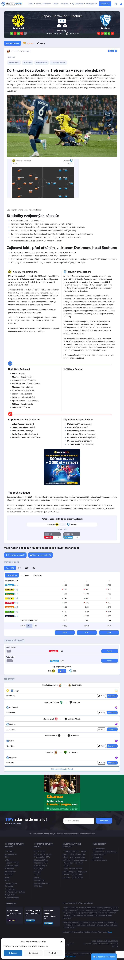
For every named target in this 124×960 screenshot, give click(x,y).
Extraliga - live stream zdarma (75, 860)
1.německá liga (74, 33)
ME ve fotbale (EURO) (43, 854)
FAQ (116, 944)
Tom (12, 51)
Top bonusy (10, 903)
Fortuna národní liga (42, 883)
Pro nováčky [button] (65, 3)
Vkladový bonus (33, 911)
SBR (26, 568)
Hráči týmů (27, 62)
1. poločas (25, 575)
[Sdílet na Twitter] (113, 51)
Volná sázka (12, 911)
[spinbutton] (30, 626)
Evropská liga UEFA (42, 857)
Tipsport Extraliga (12, 863)
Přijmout (13, 953)
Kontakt (111, 944)
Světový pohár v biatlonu (15, 892)
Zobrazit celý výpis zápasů (62, 769)
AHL (7, 860)
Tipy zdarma (105, 4)
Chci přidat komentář (15, 555)
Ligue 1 (37, 877)
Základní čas (12, 575)
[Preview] (116, 690)
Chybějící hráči (41, 62)
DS (34, 568)
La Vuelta (9, 886)
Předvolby (53, 953)
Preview (30, 43)
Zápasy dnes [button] (79, 3)
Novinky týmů (14, 62)
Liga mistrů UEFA (41, 863)
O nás (110, 932)
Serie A (37, 874)
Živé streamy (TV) (100, 860)
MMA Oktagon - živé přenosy (75, 871)
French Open (10, 871)
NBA (7, 877)
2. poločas (37, 575)
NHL (7, 857)
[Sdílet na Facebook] (109, 51)
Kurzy (42, 43)
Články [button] (31, 3)
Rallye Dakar (10, 895)
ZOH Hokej (9, 851)
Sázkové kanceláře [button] (43, 3)
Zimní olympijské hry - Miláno (74, 851)
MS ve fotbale (39, 851)
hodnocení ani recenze (67, 956)
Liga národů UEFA (41, 860)
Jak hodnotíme (103, 944)
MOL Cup (38, 886)
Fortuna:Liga (39, 880)
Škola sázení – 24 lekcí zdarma (105, 852)
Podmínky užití (102, 941)
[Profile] (121, 3)
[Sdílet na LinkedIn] (116, 51)
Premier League (40, 866)
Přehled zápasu (12, 43)
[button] (61, 941)
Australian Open (11, 866)
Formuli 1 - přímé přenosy (73, 874)
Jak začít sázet (99, 849)
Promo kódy (97, 857)
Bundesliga (62, 30)
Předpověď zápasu (58, 62)
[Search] (116, 4)
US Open (8, 874)
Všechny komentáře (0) (41, 555)
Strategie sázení (91, 3)
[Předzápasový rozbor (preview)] (116, 690)
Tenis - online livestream (72, 869)
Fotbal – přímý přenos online (74, 854)
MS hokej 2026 (11, 854)
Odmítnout (33, 953)
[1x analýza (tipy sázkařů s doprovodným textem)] (116, 707)
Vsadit (65, 632)
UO (19, 568)
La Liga (37, 871)
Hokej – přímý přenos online (74, 857)
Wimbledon (9, 869)
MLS (7, 880)
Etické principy (113, 941)
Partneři (115, 946)
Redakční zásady (91, 944)
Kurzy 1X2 (10, 568)
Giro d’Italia (9, 889)
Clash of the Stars (12, 898)
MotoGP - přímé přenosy (73, 877)
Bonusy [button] (55, 3)
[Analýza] (116, 707)
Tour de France (11, 883)
